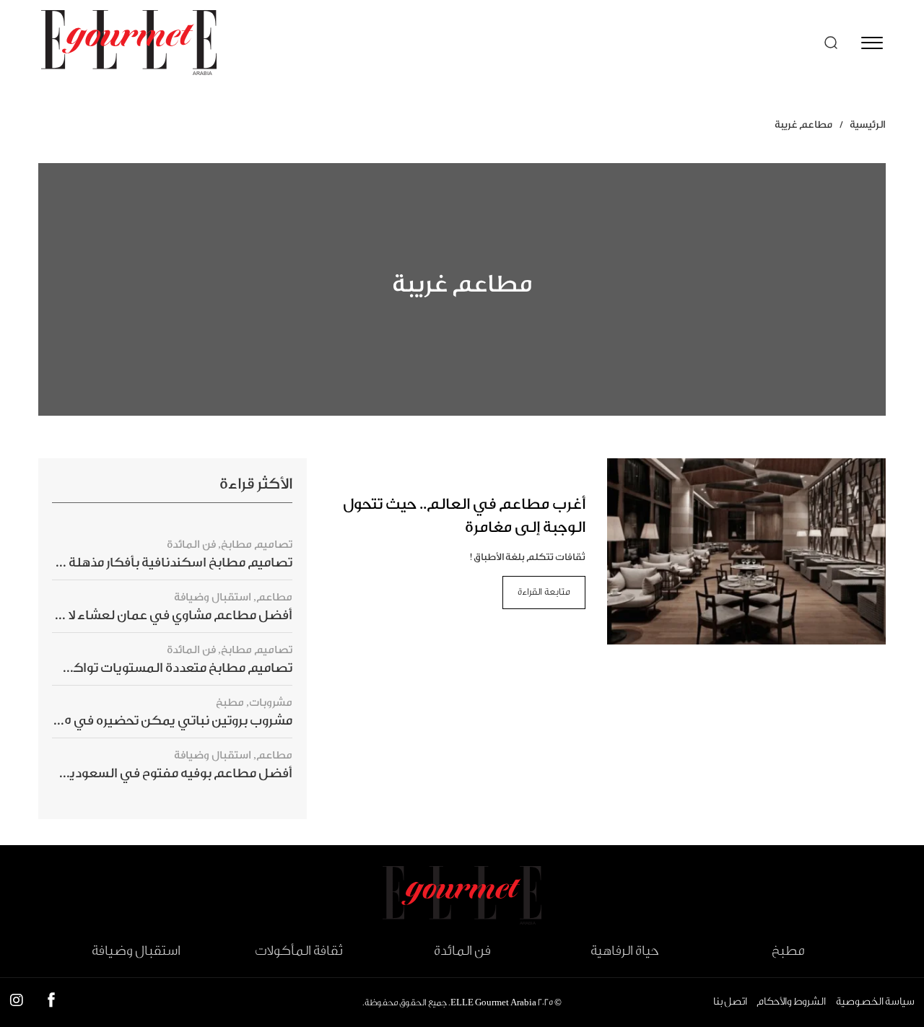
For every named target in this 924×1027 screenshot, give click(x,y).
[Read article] (746, 550)
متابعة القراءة (544, 592)
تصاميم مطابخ (256, 544)
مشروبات (270, 702)
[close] (872, 42)
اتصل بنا (730, 1002)
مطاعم (274, 597)
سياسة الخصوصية (875, 1002)
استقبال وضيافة (212, 597)
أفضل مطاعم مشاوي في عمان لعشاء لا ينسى (161, 615)
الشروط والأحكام (791, 1002)
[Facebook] (51, 1002)
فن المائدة (191, 544)
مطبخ (230, 702)
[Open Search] (831, 42)
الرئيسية (868, 125)
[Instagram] (16, 1003)
